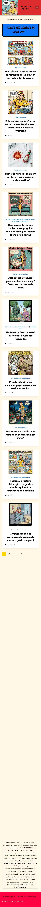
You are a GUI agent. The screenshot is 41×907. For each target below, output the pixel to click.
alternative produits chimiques (14, 842)
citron (20, 855)
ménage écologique (32, 863)
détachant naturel (11, 861)
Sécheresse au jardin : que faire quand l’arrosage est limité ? (20, 434)
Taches (8, 219)
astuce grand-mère (8, 845)
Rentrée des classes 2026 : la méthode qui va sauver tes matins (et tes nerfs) (20, 74)
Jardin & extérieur (20, 427)
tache (21, 874)
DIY (16, 858)
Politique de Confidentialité (26, 897)
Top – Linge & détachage (13, 882)
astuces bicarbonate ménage (30, 845)
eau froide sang (21, 861)
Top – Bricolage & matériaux (27, 877)
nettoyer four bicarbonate (28, 868)
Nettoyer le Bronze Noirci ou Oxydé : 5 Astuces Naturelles (20, 335)
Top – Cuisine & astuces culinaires (14, 879)
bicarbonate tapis (21, 853)
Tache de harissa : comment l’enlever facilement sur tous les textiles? (20, 177)
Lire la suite (10, 82)
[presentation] (20, 52)
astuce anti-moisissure (28, 842)
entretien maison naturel (11, 863)
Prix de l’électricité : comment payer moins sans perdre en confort (20, 385)
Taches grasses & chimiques (20, 221)
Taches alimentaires (20, 170)
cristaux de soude (9, 858)
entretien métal (22, 863)
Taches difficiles (20, 117)
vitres (32, 884)
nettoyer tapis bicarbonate (14, 871)
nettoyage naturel (29, 866)
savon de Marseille (12, 874)
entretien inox (30, 861)
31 (21, 554)
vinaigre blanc (25, 884)
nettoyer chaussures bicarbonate (13, 868)
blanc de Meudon (32, 853)
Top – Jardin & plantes (29, 879)
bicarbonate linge (27, 850)
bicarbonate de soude (15, 850)
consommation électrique (29, 855)
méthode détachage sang (14, 866)
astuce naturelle (18, 845)
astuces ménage (12, 847)
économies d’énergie (20, 887)
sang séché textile (27, 871)
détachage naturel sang (31, 858)
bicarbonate (28, 848)
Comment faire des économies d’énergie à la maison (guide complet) (20, 537)
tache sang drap (30, 874)
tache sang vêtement (12, 877)
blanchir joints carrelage (11, 855)
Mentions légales (9, 897)
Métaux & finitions (23, 327)
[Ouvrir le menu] (37, 7)
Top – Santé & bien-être (13, 884)
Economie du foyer (21, 68)
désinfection (21, 858)
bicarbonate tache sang (10, 853)
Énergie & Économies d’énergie (20, 378)
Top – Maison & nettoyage (26, 882)
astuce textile (20, 847)
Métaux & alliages (10, 327)
